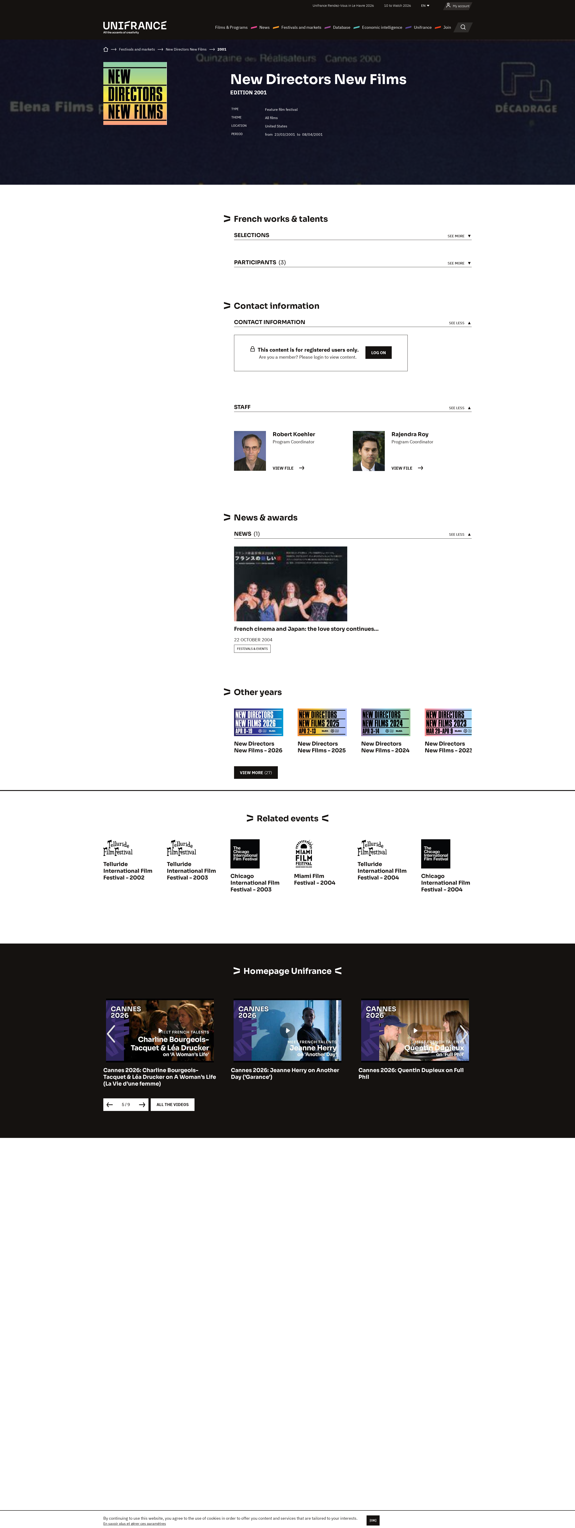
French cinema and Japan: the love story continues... (306, 629)
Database (341, 27)
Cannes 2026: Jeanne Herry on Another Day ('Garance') (157, 1073)
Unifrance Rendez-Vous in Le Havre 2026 (343, 5)
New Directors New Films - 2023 (449, 747)
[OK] (373, 1520)
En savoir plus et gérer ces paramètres (134, 1523)
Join (447, 27)
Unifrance (423, 27)
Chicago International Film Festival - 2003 (255, 883)
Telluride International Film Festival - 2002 (128, 871)
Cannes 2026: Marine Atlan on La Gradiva (414, 1070)
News (264, 27)
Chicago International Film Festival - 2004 (445, 883)
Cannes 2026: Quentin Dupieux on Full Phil (283, 1073)
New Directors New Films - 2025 (322, 747)
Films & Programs (231, 27)
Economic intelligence (382, 27)
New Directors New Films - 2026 (258, 747)
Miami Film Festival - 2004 (314, 879)
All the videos (173, 1104)
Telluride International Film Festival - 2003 (191, 871)
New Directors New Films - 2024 (385, 747)
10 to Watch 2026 (397, 5)
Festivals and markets (301, 27)
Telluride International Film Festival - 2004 (382, 871)
